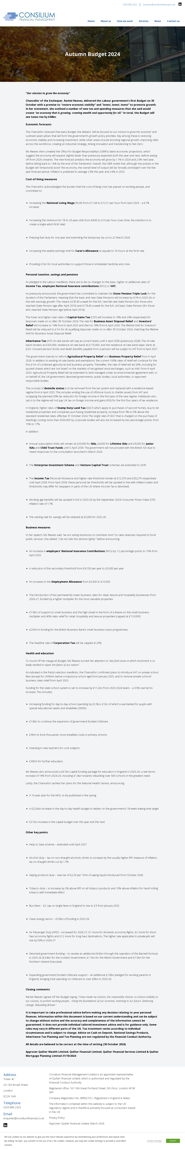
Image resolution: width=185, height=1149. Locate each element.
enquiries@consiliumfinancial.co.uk (159, 4)
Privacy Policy (57, 1117)
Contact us (173, 21)
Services (143, 21)
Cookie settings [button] (154, 1140)
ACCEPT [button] (173, 1140)
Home (91, 21)
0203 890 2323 (130, 4)
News (158, 21)
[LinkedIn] (180, 4)
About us (106, 21)
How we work (125, 21)
